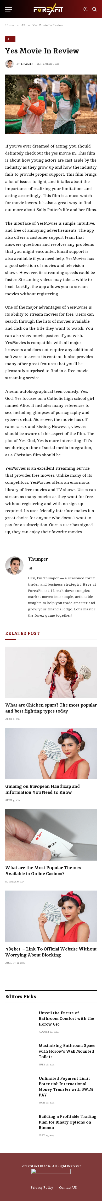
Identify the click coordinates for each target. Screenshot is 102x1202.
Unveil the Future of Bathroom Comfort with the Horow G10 (66, 1018)
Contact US (68, 1187)
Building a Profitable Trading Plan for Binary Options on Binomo (68, 1122)
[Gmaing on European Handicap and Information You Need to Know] (51, 753)
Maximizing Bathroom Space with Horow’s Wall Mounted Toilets (67, 1051)
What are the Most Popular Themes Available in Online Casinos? (43, 870)
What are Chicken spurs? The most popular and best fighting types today (51, 708)
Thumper (27, 63)
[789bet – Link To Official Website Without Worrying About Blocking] (51, 916)
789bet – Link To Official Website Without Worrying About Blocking (51, 952)
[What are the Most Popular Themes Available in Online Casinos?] (51, 835)
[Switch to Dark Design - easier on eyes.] (85, 9)
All (10, 39)
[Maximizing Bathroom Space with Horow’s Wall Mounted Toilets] (19, 1052)
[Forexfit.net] (49, 9)
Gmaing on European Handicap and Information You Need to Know (42, 789)
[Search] (94, 9)
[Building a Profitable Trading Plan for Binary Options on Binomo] (19, 1123)
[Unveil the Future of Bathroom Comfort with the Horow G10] (19, 1019)
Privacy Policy (42, 1187)
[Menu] (8, 9)
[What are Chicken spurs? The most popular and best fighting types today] (51, 672)
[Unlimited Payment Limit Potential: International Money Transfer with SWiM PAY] (19, 1085)
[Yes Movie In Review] (51, 104)
